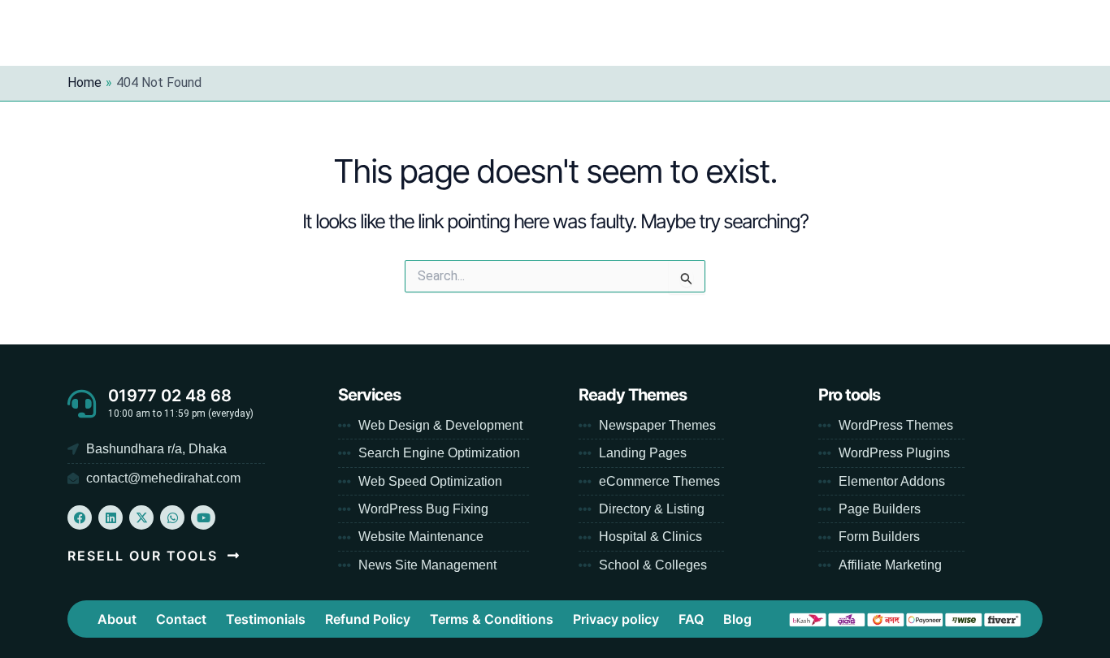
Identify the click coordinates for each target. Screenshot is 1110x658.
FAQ (691, 619)
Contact (181, 619)
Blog (737, 619)
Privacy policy (616, 619)
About (117, 619)
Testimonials (266, 619)
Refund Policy (367, 619)
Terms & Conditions (491, 619)
